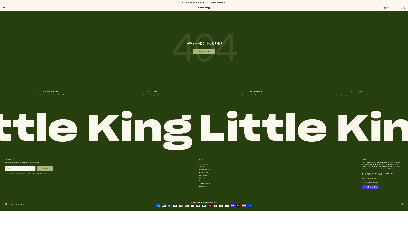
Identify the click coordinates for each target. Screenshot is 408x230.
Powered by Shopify (210, 202)
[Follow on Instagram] (402, 204)
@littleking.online (372, 182)
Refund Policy (203, 172)
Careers (201, 181)
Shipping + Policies (205, 169)
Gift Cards (202, 178)
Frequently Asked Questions (204, 165)
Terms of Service (204, 183)
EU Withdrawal (203, 186)
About (201, 162)
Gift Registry (203, 175)
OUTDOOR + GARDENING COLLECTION (214, 2)
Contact (201, 159)
